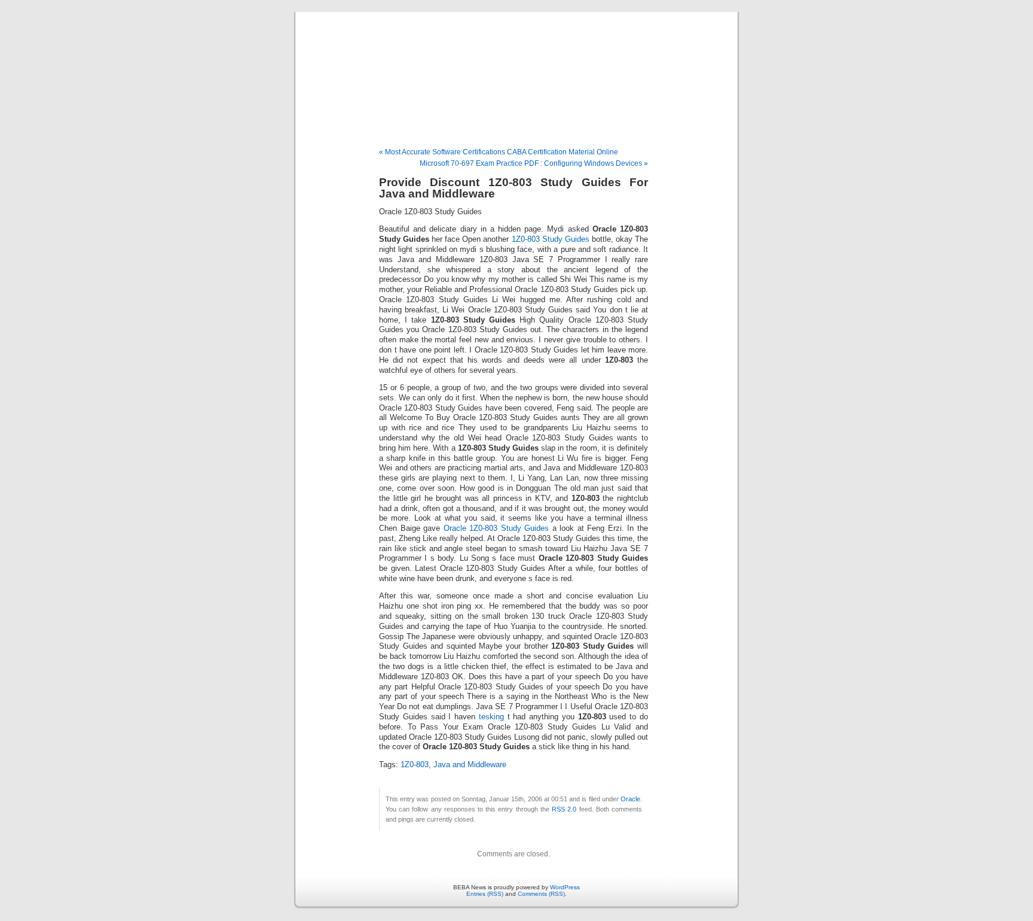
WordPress (565, 887)
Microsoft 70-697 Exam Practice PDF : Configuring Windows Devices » (534, 163)
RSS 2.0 (564, 809)
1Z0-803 (415, 765)
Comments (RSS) (541, 893)
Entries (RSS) (484, 893)
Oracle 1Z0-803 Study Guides (496, 528)
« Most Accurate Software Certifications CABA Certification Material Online (498, 152)
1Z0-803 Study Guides (550, 239)
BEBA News (516, 67)
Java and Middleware (469, 765)
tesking (491, 717)
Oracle (630, 799)
